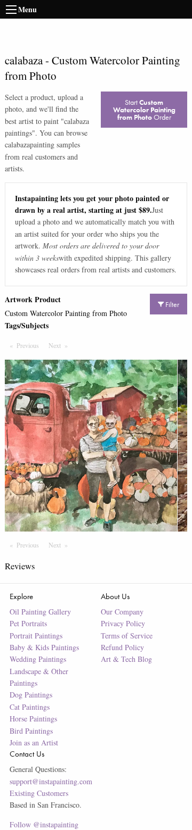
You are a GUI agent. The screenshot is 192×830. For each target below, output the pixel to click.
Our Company (122, 612)
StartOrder (144, 109)
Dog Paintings (31, 695)
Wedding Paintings (38, 659)
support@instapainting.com (51, 781)
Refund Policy (122, 647)
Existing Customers (39, 793)
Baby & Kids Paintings (44, 647)
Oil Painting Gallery (40, 612)
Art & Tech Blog (126, 659)
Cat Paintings (30, 707)
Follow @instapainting (44, 824)
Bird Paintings (31, 731)
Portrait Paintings (36, 635)
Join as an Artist (34, 742)
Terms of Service (127, 635)
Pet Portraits (28, 623)
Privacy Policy (123, 623)
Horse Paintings (33, 718)
